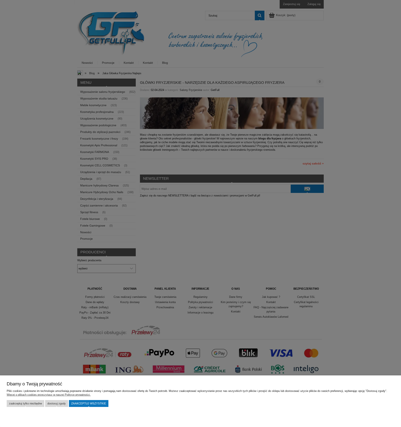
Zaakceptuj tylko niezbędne (25, 403)
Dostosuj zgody (56, 403)
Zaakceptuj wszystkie (88, 403)
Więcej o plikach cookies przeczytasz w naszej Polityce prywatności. (49, 394)
